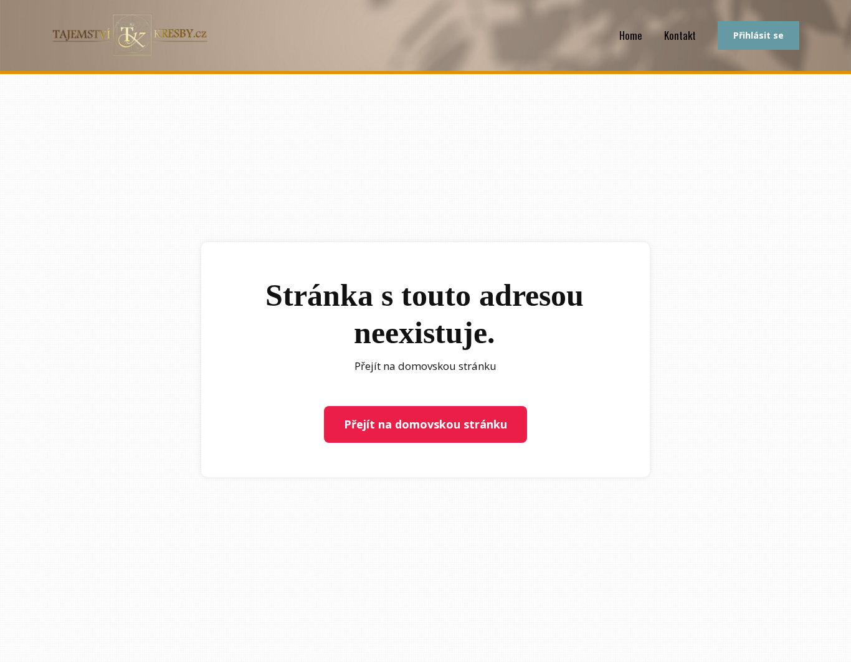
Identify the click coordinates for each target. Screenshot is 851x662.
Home (630, 35)
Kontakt (680, 35)
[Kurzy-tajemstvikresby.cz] (129, 35)
